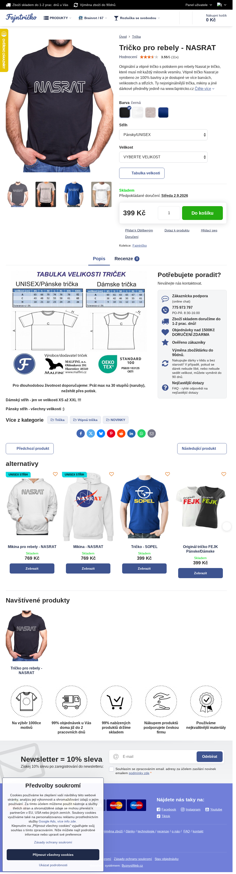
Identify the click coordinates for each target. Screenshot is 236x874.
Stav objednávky (167, 859)
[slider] (149, 57)
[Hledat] (186, 18)
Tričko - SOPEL (144, 547)
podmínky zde (139, 773)
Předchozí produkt (33, 448)
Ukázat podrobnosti (53, 865)
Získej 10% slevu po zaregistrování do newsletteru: (62, 766)
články (130, 831)
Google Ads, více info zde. (58, 821)
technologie (146, 831)
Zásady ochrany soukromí (133, 859)
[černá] (124, 112)
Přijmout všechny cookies (53, 855)
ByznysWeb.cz (132, 865)
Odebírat (209, 757)
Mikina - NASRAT (88, 547)
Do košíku (202, 213)
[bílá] (137, 112)
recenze (163, 831)
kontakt (198, 831)
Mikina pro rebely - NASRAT (32, 547)
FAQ (186, 831)
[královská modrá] (163, 112)
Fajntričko (140, 245)
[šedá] (150, 112)
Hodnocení (128, 57)
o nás (176, 831)
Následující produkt (199, 448)
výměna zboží (113, 831)
